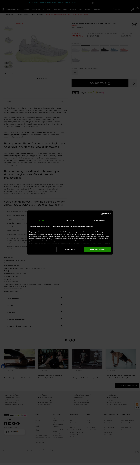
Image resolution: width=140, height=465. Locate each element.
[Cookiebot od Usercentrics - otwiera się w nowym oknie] (102, 214)
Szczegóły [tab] (70, 220)
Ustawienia (69, 249)
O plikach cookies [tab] (98, 220)
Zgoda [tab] (41, 220)
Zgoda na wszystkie (97, 249)
